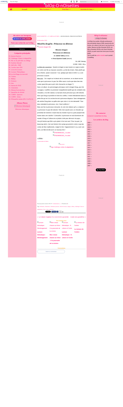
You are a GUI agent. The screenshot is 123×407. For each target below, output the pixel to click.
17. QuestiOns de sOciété (16, 92)
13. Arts (11, 83)
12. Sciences (12, 81)
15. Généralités (13, 88)
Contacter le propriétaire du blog (97, 116)
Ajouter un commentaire (51, 251)
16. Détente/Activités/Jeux (17, 90)
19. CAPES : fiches (15, 97)
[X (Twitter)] (74, 2)
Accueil (24, 9)
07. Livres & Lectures (15, 70)
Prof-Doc (65, 9)
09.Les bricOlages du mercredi (18, 74)
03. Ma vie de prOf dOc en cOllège (19, 60)
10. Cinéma (12, 76)
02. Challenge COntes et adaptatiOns (20, 58)
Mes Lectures (44, 9)
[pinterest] (77, 2)
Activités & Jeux (86, 9)
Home (11, 8)
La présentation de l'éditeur (43, 141)
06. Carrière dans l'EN (15, 67)
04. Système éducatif (15, 63)
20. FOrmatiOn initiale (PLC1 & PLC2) (21, 99)
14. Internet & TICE (15, 85)
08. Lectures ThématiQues (17, 72)
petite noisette (101, 55)
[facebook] (71, 2)
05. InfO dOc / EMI (15, 65)
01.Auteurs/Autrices (15, 56)
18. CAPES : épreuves (15, 94)
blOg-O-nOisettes (42, 36)
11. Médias (12, 79)
